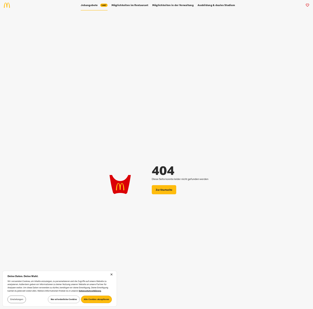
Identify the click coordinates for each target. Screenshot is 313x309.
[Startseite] (8, 5)
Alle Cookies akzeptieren (96, 299)
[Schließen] (111, 274)
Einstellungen (16, 299)
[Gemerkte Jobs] (307, 5)
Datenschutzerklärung (90, 290)
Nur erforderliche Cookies (64, 299)
